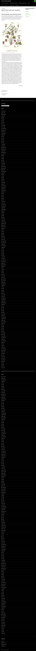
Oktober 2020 (3, 207)
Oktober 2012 (3, 617)
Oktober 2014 (3, 320)
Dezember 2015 (3, 563)
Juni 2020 (2, 214)
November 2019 (3, 223)
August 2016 (3, 285)
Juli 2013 (2, 609)
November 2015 (3, 299)
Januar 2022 (3, 449)
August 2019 (3, 228)
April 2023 (2, 160)
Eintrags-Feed (27, 13)
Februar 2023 (3, 163)
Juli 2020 (2, 212)
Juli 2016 (2, 552)
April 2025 (2, 122)
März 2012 (2, 620)
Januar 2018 (3, 258)
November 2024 (3, 130)
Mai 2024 (2, 139)
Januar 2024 (3, 411)
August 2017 (3, 266)
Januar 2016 (3, 296)
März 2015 (2, 312)
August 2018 (3, 247)
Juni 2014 (2, 326)
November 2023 (3, 149)
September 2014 (3, 321)
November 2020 (3, 206)
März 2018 (2, 255)
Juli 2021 (2, 193)
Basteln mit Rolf (5, 91)
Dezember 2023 (3, 147)
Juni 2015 (2, 307)
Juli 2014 (2, 590)
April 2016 (2, 291)
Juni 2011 (2, 364)
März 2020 (2, 217)
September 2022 (3, 171)
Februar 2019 (3, 503)
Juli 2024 (2, 136)
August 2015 (3, 304)
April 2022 (2, 179)
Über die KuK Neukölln (4, 5)
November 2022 (3, 168)
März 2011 (2, 366)
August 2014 (3, 323)
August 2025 (3, 381)
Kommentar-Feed (27, 14)
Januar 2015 (3, 315)
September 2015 (3, 302)
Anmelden (26, 11)
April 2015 (2, 310)
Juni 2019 (2, 231)
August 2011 (3, 361)
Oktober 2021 (3, 188)
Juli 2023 (2, 155)
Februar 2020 (3, 484)
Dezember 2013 (3, 601)
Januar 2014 (3, 334)
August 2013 (3, 342)
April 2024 (2, 141)
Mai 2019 (2, 233)
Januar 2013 (3, 347)
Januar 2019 (3, 239)
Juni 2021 (2, 195)
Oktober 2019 (3, 225)
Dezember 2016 (3, 544)
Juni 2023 (2, 422)
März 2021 (2, 465)
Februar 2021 (3, 201)
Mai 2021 (2, 196)
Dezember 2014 (3, 582)
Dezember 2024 (3, 128)
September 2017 (3, 264)
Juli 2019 (2, 495)
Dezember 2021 (3, 185)
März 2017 (2, 274)
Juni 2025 (2, 384)
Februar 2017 (3, 541)
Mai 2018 (2, 252)
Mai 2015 (2, 309)
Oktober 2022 (3, 169)
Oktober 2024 (3, 131)
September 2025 (3, 114)
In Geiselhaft (4, 94)
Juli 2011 (2, 628)
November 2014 (3, 318)
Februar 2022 (3, 182)
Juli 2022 (2, 174)
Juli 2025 (2, 117)
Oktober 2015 (3, 301)
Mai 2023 (2, 158)
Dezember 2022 (3, 166)
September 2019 (3, 226)
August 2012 (3, 353)
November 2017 (3, 261)
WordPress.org (27, 16)
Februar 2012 (3, 356)
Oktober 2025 (3, 112)
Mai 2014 (2, 328)
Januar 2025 (3, 392)
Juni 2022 (2, 441)
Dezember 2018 (3, 506)
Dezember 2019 (3, 487)
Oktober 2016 (3, 282)
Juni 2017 (2, 269)
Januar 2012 (3, 358)
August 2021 (3, 457)
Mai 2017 (2, 271)
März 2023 (2, 427)
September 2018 (3, 245)
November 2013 (3, 337)
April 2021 (2, 198)
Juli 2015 (2, 571)
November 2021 (3, 187)
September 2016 (3, 283)
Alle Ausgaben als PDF (11, 5)
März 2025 (2, 389)
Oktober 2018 (3, 244)
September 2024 (3, 133)
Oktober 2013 (3, 339)
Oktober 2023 (3, 150)
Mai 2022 (2, 177)
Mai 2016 (2, 290)
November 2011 (3, 625)
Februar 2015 (3, 579)
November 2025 (3, 111)
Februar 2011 (3, 367)
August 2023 (3, 419)
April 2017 (2, 272)
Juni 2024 (2, 403)
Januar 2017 (3, 277)
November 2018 (3, 242)
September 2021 (3, 190)
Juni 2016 (2, 288)
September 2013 (3, 606)
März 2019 (2, 236)
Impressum (17, 5)
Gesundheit (3, 8)
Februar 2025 (3, 125)
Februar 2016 (3, 560)
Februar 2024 (3, 144)
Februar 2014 (3, 598)
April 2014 (2, 329)
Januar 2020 (3, 220)
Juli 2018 (2, 514)
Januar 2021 (3, 468)
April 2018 (2, 253)
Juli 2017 (2, 533)
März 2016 (2, 293)
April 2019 (2, 234)
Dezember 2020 (3, 204)
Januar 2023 (3, 430)
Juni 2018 (2, 250)
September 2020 (3, 209)
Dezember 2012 (3, 348)
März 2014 (2, 331)
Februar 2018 (3, 522)
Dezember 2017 (3, 525)
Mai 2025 (2, 120)
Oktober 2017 (3, 263)
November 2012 (3, 350)
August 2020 (3, 476)
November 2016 (3, 280)
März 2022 (2, 446)
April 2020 (2, 215)
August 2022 (3, 438)
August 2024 (3, 400)
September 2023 (3, 152)
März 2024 (2, 408)
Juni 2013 (2, 345)
